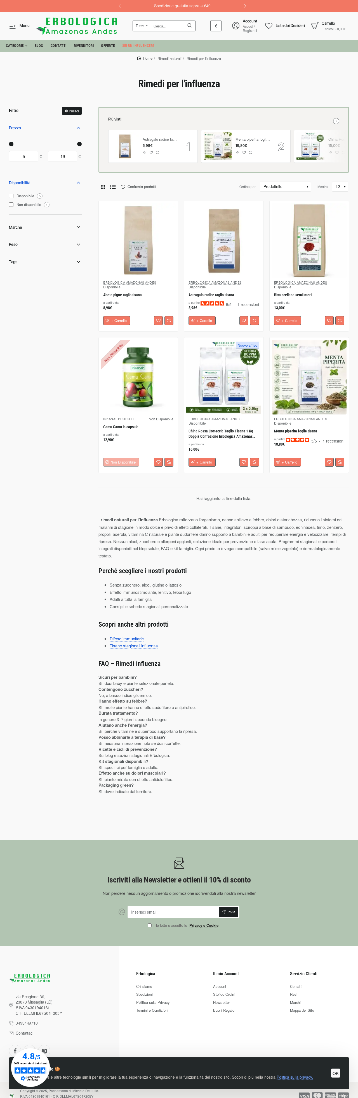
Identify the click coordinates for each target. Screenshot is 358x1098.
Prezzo (15, 127)
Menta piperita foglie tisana (252, 139)
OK (336, 1073)
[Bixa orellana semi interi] (309, 240)
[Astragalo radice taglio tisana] (125, 146)
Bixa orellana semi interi (293, 295)
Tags (13, 261)
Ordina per (247, 186)
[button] (245, 5)
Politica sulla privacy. (295, 1077)
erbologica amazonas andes (129, 282)
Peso (13, 244)
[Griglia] (102, 186)
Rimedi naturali (169, 58)
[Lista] (113, 186)
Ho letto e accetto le (185, 925)
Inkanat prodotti (119, 419)
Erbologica (145, 973)
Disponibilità (19, 182)
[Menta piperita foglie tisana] (218, 146)
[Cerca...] (189, 25)
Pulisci (74, 110)
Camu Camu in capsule (120, 427)
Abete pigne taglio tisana (122, 295)
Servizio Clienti (303, 973)
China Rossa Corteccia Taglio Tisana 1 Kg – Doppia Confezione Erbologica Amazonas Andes (222, 434)
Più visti (114, 119)
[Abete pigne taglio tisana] (138, 240)
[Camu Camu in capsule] (138, 377)
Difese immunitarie (127, 638)
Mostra (322, 186)
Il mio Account (226, 973)
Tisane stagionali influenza (134, 645)
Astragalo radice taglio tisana (160, 139)
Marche (15, 227)
